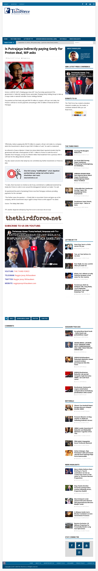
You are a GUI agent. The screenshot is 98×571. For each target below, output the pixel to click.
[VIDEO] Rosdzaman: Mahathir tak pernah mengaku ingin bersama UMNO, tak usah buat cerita (82, 375)
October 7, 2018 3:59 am (82, 279)
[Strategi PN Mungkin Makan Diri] (69, 153)
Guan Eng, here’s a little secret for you (82, 245)
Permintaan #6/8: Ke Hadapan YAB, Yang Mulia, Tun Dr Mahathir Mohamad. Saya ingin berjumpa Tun (83, 288)
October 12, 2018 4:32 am (82, 267)
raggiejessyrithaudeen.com (24, 283)
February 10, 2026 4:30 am (82, 196)
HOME (5, 39)
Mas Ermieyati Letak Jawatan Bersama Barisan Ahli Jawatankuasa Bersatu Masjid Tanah (83, 501)
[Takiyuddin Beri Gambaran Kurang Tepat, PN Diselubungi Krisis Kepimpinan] (69, 190)
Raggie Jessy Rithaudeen (25, 275)
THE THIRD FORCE (15, 39)
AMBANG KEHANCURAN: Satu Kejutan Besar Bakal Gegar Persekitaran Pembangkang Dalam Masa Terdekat (83, 177)
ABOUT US (38, 563)
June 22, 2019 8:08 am (81, 381)
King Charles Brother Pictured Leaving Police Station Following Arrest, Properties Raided (82, 488)
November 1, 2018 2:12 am (82, 258)
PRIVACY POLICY (80, 563)
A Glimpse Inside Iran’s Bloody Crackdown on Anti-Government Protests (83, 513)
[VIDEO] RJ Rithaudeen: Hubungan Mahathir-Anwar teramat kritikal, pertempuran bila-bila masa (83, 361)
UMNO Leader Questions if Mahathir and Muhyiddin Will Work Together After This (83, 430)
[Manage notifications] (4, 562)
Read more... (69, 110)
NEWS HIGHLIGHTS (75, 39)
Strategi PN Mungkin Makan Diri (81, 151)
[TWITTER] (86, 4)
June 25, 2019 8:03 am (81, 352)
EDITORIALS (63, 39)
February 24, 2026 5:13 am (82, 422)
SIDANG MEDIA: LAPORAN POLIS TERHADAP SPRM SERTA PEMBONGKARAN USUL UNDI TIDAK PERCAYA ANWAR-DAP (83, 346)
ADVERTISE (14, 4)
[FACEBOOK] (82, 4)
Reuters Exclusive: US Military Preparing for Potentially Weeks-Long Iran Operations (82, 526)
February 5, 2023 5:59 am (82, 337)
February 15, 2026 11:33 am (82, 531)
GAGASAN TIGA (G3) (72, 327)
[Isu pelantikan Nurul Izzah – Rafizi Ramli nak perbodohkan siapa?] (69, 333)
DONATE (6, 4)
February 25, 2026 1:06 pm (82, 480)
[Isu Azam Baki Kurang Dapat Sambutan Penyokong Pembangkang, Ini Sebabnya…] (69, 162)
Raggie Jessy (26, 58)
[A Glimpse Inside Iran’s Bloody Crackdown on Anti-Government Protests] (69, 514)
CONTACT (21, 4)
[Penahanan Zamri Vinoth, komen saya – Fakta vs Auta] (69, 203)
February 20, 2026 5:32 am (82, 493)
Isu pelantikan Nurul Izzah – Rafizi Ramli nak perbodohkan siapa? (83, 333)
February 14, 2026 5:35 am (82, 182)
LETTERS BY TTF (28, 39)
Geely (11, 318)
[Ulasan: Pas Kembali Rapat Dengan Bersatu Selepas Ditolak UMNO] (69, 407)
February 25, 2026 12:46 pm (82, 411)
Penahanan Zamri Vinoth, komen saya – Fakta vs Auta (83, 203)
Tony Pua (44, 318)
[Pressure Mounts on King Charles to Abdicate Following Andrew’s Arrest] (69, 419)
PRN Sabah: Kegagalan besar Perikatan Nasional (83, 442)
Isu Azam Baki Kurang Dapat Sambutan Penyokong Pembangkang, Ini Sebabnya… (83, 163)
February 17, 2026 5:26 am (82, 168)
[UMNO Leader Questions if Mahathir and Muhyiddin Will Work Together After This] (69, 430)
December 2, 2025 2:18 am (82, 445)
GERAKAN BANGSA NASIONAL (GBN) (46, 39)
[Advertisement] (66, 21)
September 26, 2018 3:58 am (83, 294)
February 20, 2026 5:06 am (82, 506)
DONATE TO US (61, 563)
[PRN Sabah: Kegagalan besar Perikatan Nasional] (69, 443)
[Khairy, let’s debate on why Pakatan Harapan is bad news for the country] (69, 275)
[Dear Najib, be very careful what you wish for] (69, 266)
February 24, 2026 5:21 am (82, 154)
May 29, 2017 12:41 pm (13, 58)
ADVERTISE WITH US (49, 563)
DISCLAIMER (70, 563)
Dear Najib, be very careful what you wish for (83, 264)
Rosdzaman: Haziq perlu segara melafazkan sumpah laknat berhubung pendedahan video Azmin (83, 389)
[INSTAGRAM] (94, 4)
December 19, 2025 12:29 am (83, 435)
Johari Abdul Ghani (23, 318)
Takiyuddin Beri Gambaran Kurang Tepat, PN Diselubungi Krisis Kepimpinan (83, 191)
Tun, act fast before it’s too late (82, 255)
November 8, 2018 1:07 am (82, 248)
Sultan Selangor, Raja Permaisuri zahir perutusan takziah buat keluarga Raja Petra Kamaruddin (83, 453)
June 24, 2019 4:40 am (81, 366)
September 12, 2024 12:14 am (83, 458)
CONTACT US (90, 563)
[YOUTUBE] (90, 4)
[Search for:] (83, 42)
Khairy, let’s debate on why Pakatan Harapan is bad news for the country (83, 275)
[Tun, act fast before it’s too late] (69, 256)
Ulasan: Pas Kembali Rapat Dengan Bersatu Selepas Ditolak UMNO (83, 407)
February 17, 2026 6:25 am (82, 517)
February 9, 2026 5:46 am (82, 207)
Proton (35, 318)
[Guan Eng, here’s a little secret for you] (69, 246)
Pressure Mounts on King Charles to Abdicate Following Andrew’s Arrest (83, 418)
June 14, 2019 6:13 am (81, 394)
